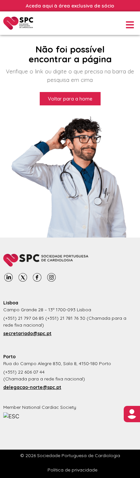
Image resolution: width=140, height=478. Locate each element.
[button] (129, 25)
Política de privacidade (72, 470)
